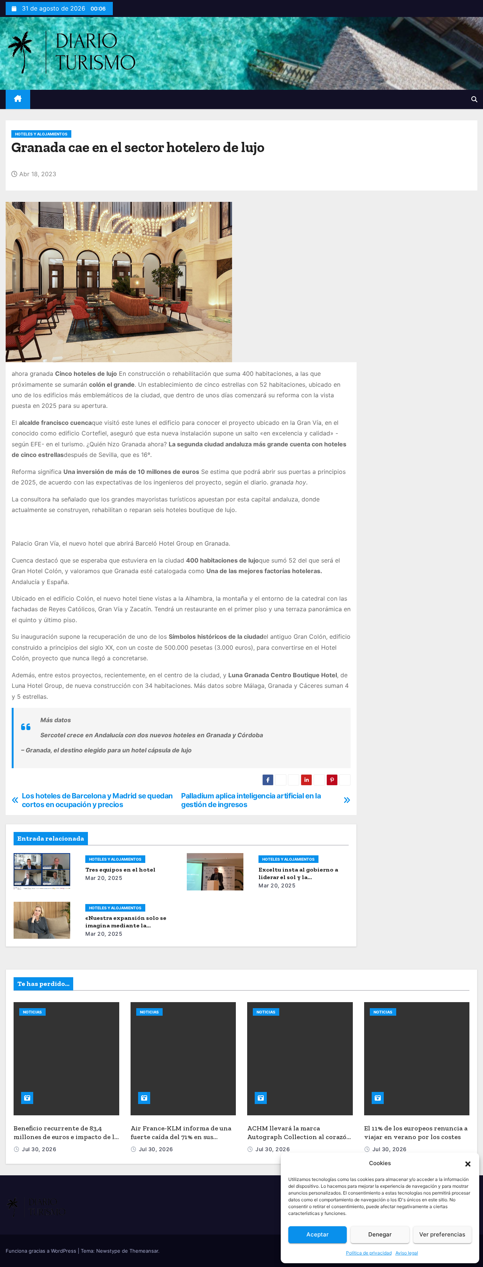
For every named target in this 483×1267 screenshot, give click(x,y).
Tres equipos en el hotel (120, 869)
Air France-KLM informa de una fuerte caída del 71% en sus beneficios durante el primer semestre (181, 1141)
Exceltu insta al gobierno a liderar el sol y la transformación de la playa (298, 877)
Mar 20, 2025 (103, 878)
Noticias (32, 1012)
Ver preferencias (442, 1234)
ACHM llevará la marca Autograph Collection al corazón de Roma (299, 1136)
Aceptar (317, 1234)
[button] (468, 1163)
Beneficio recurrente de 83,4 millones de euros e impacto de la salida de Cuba (66, 1136)
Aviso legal (406, 1253)
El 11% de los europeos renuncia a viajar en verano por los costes (416, 1132)
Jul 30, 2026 (39, 1149)
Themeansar (143, 1251)
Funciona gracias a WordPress (42, 1251)
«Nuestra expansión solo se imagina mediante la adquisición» (125, 925)
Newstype (108, 1251)
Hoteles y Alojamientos (41, 134)
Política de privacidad (369, 1253)
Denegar (380, 1234)
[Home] (18, 99)
